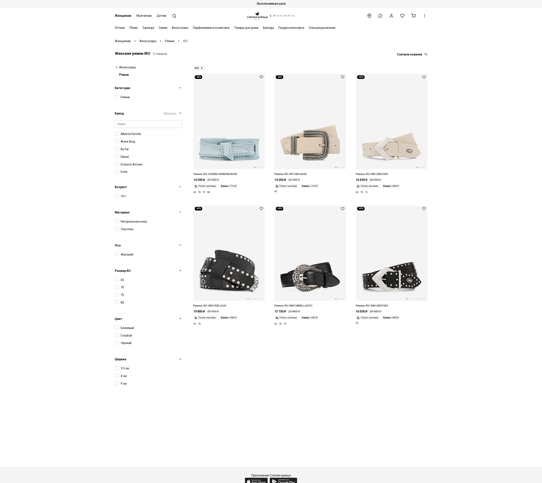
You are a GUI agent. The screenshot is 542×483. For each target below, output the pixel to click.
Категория (122, 88)
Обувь (133, 27)
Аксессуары (180, 27)
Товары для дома (246, 27)
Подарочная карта (291, 27)
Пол (118, 245)
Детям (161, 15)
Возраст (121, 187)
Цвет (118, 319)
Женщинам (123, 15)
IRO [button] (197, 68)
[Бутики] (369, 16)
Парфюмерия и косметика (211, 27)
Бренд (119, 113)
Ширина (120, 359)
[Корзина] (413, 16)
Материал (122, 212)
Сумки (163, 27)
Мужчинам (144, 15)
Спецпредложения (322, 27)
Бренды (268, 27)
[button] (380, 16)
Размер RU (123, 270)
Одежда (148, 27)
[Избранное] (402, 16)
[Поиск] (174, 16)
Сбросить (169, 113)
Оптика (120, 27)
